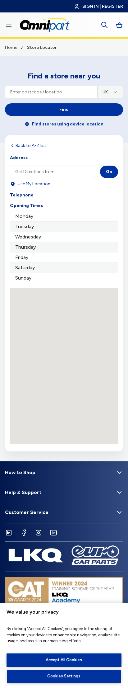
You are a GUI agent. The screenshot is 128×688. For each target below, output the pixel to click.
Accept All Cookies (64, 659)
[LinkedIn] (8, 532)
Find (64, 109)
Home (11, 47)
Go (109, 171)
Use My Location (34, 183)
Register (112, 6)
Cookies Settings (63, 676)
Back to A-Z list (31, 145)
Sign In (90, 6)
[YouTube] (53, 532)
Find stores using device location (67, 124)
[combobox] (110, 92)
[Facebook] (23, 532)
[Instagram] (38, 532)
